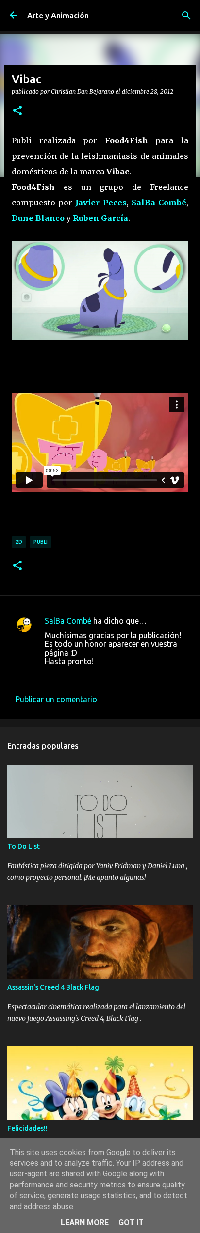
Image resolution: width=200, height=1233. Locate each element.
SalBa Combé (159, 202)
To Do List (23, 846)
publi (40, 542)
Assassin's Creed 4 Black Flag (53, 987)
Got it (131, 1222)
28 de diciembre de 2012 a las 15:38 (107, 675)
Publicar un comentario (56, 699)
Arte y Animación (58, 15)
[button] (17, 111)
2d (19, 542)
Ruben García (100, 218)
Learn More (85, 1222)
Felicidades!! (27, 1128)
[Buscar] (186, 15)
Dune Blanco (38, 218)
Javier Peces (100, 202)
